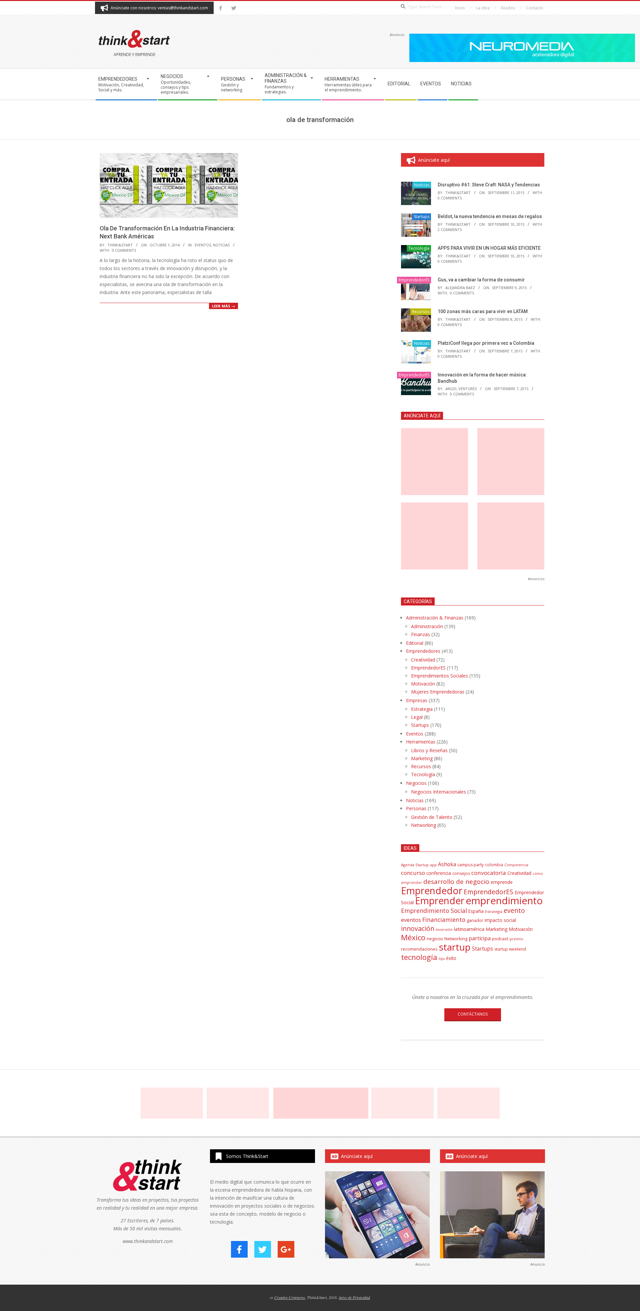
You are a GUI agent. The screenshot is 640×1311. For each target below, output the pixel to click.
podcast (500, 939)
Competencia (516, 864)
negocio (435, 939)
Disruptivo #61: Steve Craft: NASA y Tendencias (489, 184)
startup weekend (510, 949)
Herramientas (420, 742)
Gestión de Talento (431, 817)
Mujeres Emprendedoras (437, 692)
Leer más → (223, 305)
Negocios (416, 783)
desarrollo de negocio (456, 881)
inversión (444, 929)
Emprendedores (423, 651)
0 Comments (124, 250)
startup (455, 947)
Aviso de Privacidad (354, 1297)
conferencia (438, 873)
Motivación (423, 684)
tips (442, 958)
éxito (451, 958)
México (413, 937)
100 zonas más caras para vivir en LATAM (483, 311)
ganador (475, 920)
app (433, 864)
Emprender (439, 900)
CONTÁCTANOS (473, 1014)
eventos (411, 920)
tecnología (419, 957)
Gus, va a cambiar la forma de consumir (481, 279)
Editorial (414, 643)
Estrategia (422, 709)
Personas (416, 808)
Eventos (203, 244)
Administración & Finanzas (434, 617)
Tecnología (418, 248)
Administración (427, 626)
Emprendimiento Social (434, 911)
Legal (417, 717)
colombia (494, 864)
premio (516, 938)
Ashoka (447, 864)
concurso (413, 873)
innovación (417, 928)
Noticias (221, 244)
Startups (421, 216)
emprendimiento (504, 900)
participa (480, 938)
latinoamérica (469, 929)
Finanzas (420, 634)
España (476, 911)
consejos (461, 873)
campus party (470, 865)
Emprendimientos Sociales (439, 676)
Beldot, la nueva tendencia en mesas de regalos (490, 216)
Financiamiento (443, 920)
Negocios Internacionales (438, 792)
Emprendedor (431, 890)
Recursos (420, 311)
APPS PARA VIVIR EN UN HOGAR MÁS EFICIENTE (489, 248)
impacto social (500, 920)
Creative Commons (289, 1297)
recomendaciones (419, 949)
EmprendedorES (414, 280)
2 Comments (450, 229)
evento (514, 910)
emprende (502, 882)
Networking (423, 825)
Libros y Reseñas (429, 750)
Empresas (416, 700)
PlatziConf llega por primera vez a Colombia (486, 343)
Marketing (422, 758)
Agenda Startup (415, 864)
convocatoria (488, 873)
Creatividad (423, 660)
